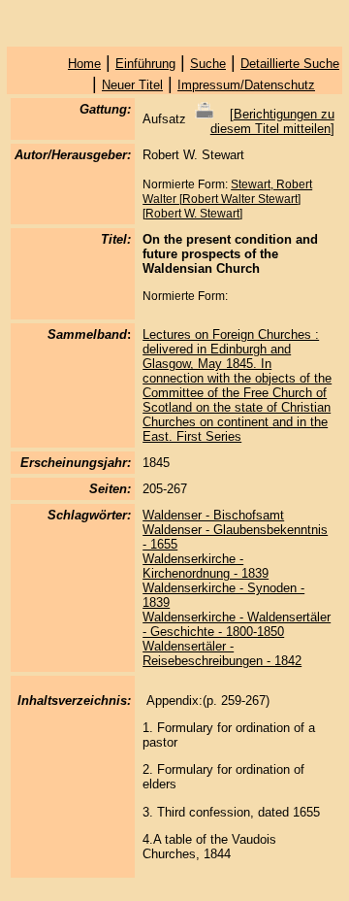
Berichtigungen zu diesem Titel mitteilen (272, 121)
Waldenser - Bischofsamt (213, 515)
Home (84, 63)
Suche (208, 63)
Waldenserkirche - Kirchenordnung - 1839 (206, 566)
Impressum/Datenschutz (246, 85)
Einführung (145, 63)
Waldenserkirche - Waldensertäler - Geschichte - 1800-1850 (237, 624)
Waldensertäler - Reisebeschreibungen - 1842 (222, 653)
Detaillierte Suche (289, 63)
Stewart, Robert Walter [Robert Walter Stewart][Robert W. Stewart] (227, 199)
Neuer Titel (132, 85)
